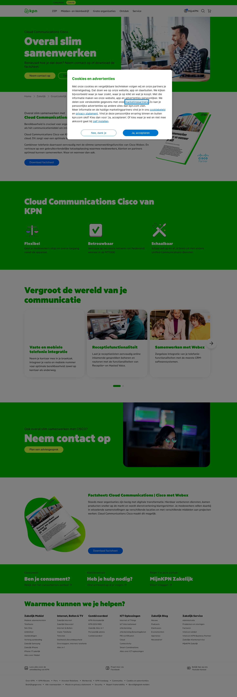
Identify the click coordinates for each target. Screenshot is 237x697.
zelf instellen (100, 121)
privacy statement (87, 113)
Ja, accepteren (141, 132)
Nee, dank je (98, 132)
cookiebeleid (157, 109)
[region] (119, 104)
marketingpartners (136, 101)
